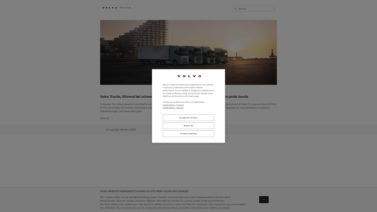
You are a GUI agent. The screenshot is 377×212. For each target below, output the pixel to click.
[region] (188, 106)
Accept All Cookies (188, 118)
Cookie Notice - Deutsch (173, 108)
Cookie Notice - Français (173, 105)
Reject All (188, 126)
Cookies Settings (188, 133)
